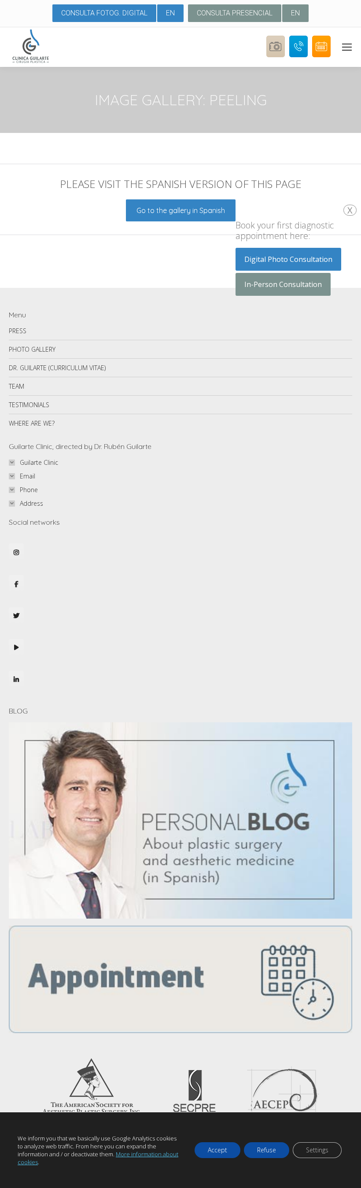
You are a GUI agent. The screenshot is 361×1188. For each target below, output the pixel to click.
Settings (317, 1150)
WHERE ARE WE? (32, 423)
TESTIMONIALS (29, 405)
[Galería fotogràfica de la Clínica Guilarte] (273, 61)
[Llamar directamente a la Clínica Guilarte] (296, 61)
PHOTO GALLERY (32, 349)
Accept (217, 1150)
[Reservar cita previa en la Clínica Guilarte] (319, 61)
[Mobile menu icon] (347, 47)
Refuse (266, 1150)
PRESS (17, 331)
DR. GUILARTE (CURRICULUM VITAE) (57, 368)
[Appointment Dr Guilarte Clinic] (180, 1030)
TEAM (16, 386)
